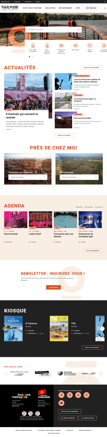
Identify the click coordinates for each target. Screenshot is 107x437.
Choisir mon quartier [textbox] (17, 177)
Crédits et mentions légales (23, 430)
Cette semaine (89, 207)
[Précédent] (6, 373)
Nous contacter (69, 418)
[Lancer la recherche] (79, 29)
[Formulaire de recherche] (105, 2)
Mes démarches (5, 1)
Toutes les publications (92, 347)
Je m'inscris (53, 287)
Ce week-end (99, 207)
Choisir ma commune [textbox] (69, 177)
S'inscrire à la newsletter (91, 67)
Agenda (38, 1)
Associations (28, 1)
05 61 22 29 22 (41, 405)
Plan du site (69, 430)
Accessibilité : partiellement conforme (49, 430)
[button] (29, 56)
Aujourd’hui (79, 207)
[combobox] (50, 29)
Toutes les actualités (63, 135)
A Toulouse (31, 323)
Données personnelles (85, 430)
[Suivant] (101, 373)
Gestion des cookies (53, 433)
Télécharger (36, 333)
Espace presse (89, 418)
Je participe (17, 1)
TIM (73, 323)
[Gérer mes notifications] (105, 8)
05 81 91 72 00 (15, 405)
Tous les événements (92, 250)
